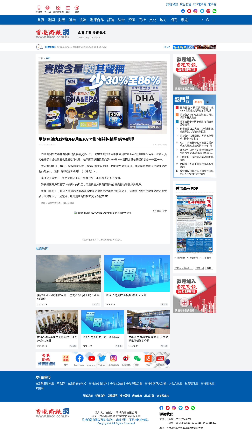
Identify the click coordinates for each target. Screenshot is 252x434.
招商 (173, 20)
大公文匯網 (175, 383)
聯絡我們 (100, 395)
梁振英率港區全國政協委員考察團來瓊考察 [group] (113, 47)
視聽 (82, 20)
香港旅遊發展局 (98, 383)
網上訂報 (149, 395)
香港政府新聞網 (45, 383)
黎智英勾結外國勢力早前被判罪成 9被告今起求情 (197, 137)
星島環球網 (191, 383)
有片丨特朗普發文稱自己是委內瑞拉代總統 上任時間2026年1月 (197, 144)
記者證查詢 (163, 395)
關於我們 (88, 395)
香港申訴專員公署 (155, 383)
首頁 (40, 20)
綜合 (121, 20)
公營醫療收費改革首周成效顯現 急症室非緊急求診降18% (197, 172)
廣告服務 (185, 4)
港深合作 (97, 20)
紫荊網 (39, 388)
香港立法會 (116, 383)
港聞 (51, 20)
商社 (142, 20)
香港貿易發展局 (77, 383)
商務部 (61, 383)
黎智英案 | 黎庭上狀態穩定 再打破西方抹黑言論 (197, 116)
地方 (163, 20)
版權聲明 (113, 395)
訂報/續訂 (172, 4)
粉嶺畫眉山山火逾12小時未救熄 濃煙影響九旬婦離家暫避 (197, 130)
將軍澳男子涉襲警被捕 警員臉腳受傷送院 (197, 123)
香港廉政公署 (134, 383)
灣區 (131, 20)
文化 (152, 20)
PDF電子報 (199, 4)
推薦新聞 (42, 248)
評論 (110, 20)
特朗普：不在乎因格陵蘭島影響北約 (197, 165)
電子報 (212, 4)
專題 (184, 20)
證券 (72, 20)
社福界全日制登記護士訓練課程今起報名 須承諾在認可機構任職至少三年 (197, 151)
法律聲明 (125, 395)
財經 (61, 20)
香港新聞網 (207, 383)
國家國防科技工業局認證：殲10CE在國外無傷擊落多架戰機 (197, 109)
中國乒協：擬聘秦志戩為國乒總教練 (197, 158)
